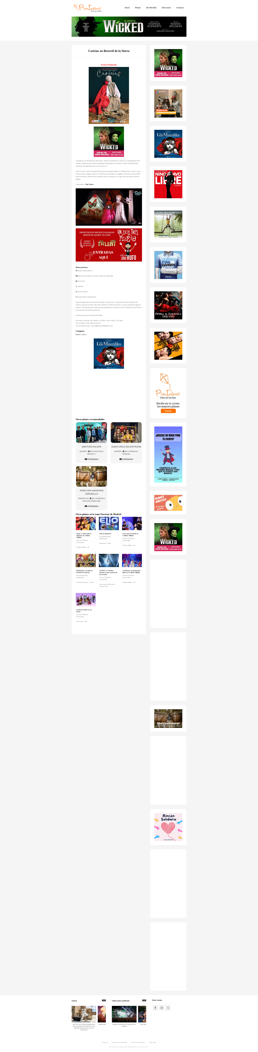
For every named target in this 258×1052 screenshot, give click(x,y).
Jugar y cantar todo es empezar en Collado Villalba (84, 535)
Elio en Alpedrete (105, 533)
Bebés (78, 335)
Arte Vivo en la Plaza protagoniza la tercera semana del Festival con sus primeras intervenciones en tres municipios (84, 1027)
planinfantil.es (88, 8)
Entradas (92, 459)
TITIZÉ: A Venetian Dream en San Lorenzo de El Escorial (108, 572)
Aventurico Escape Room (126, 447)
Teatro (83, 335)
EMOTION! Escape (91, 447)
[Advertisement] (109, 391)
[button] (105, 1000)
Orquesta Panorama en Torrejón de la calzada (124, 1025)
